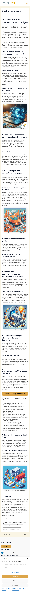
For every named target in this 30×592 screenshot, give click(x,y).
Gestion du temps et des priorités (12, 527)
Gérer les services (15, 572)
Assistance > (6, 546)
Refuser (15, 581)
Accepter (15, 576)
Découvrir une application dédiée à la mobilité (15, 394)
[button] (27, 558)
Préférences (15, 585)
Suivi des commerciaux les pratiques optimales (15, 522)
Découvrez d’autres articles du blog (11, 530)
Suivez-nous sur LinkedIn (9, 553)
